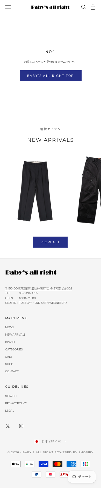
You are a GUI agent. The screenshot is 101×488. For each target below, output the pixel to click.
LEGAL (9, 410)
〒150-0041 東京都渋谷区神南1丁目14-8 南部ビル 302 (38, 288)
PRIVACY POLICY (16, 403)
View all (50, 242)
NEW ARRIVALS (15, 334)
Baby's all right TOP (50, 76)
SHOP (9, 364)
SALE (8, 357)
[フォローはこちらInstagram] (21, 426)
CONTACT (11, 371)
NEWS (9, 327)
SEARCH (11, 396)
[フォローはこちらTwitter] (7, 426)
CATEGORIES (14, 349)
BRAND (10, 342)
